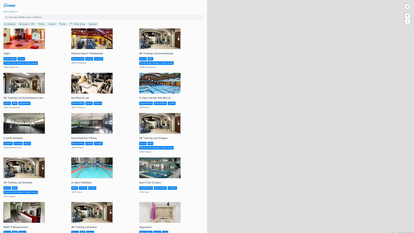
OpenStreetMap (401, 232)
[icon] (408, 6)
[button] (408, 16)
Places (5, 12)
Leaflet (392, 232)
